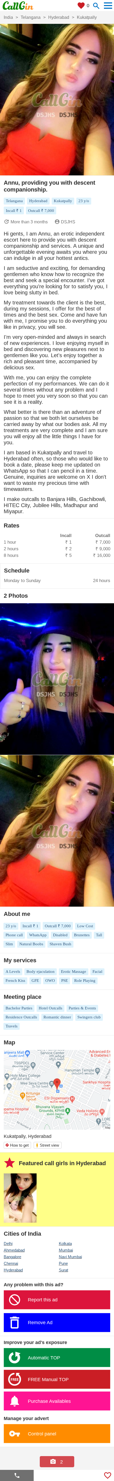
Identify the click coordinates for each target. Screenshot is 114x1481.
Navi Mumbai (70, 1256)
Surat (63, 1270)
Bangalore (12, 1256)
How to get (17, 1145)
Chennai (11, 1263)
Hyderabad (13, 1270)
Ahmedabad (14, 1250)
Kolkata (65, 1243)
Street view (47, 1145)
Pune (63, 1263)
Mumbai (66, 1250)
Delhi (8, 1243)
